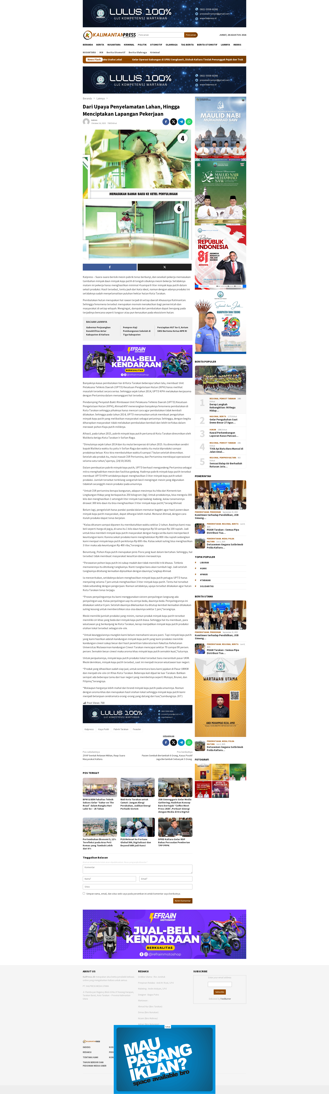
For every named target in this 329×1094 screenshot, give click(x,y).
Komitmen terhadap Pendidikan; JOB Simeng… (217, 516)
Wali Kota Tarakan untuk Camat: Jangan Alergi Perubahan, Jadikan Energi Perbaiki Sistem (135, 804)
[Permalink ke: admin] (86, 121)
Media (224, 538)
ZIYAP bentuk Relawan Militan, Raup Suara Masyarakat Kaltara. (104, 755)
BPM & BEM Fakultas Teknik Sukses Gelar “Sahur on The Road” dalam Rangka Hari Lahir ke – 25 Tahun (98, 804)
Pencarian (191, 34)
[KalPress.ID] (110, 34)
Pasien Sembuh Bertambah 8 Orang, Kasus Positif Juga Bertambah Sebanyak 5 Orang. (167, 755)
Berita (223, 416)
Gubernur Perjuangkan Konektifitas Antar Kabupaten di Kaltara (98, 331)
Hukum (213, 429)
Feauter (137, 729)
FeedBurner (226, 998)
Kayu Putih (103, 729)
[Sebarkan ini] (165, 121)
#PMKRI (204, 574)
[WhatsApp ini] (189, 121)
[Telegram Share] (181, 121)
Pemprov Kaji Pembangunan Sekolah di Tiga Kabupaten (137, 331)
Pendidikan (215, 512)
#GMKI (203, 568)
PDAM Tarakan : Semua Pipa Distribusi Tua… (223, 531)
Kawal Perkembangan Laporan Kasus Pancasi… (224, 434)
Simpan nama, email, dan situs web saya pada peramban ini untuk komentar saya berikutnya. (133, 893)
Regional (214, 398)
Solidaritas (207, 586)
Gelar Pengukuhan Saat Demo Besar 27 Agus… (223, 421)
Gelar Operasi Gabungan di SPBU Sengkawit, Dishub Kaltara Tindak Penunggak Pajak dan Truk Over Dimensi (123, 59)
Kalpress (89, 729)
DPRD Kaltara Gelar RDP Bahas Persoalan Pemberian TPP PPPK (174, 842)
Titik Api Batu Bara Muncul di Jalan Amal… (226, 450)
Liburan (204, 562)
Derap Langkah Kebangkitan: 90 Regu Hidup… (222, 407)
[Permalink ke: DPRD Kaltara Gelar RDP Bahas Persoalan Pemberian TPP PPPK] (175, 827)
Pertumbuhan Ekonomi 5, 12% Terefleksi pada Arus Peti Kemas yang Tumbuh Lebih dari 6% (99, 844)
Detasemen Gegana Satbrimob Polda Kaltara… (225, 546)
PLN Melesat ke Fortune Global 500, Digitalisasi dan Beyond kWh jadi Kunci (135, 842)
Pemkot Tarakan (228, 398)
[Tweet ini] (173, 121)
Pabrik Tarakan (121, 729)
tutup (167, 1026)
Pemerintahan (202, 512)
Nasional (214, 416)
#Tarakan (205, 580)
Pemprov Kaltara (228, 457)
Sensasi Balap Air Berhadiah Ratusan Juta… (226, 465)
